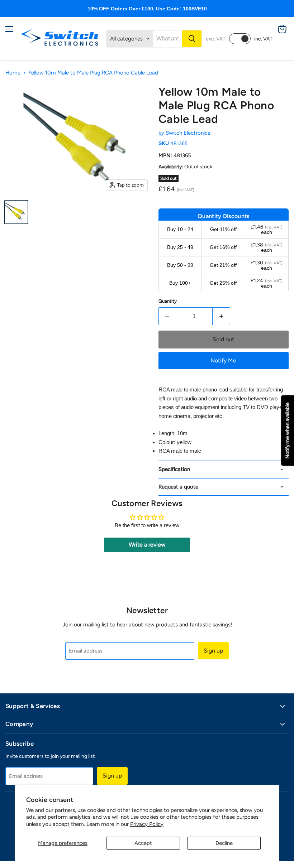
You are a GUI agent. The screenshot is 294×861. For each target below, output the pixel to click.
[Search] (191, 38)
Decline (224, 843)
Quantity (167, 301)
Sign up (213, 650)
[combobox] (167, 38)
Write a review (147, 544)
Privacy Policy (146, 824)
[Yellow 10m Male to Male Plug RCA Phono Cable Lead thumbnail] (16, 212)
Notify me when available (287, 431)
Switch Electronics (188, 133)
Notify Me (223, 360)
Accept (143, 843)
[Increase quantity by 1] (221, 316)
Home (12, 73)
